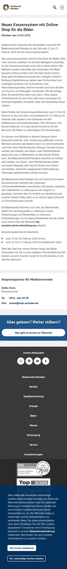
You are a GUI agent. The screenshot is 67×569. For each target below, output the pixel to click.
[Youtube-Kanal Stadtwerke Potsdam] (37, 363)
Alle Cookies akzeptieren (22, 547)
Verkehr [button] (33, 386)
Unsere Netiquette (33, 352)
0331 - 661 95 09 (19, 298)
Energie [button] (33, 406)
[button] (62, 7)
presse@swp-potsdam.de (23, 303)
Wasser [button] (34, 425)
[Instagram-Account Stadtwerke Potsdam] (20, 363)
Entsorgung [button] (33, 435)
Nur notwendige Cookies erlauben (27, 558)
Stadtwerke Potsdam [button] (33, 377)
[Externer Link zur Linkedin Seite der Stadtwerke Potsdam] (29, 363)
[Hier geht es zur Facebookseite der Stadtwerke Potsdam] (45, 363)
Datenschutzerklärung (42, 531)
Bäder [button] (33, 415)
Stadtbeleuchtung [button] (33, 396)
